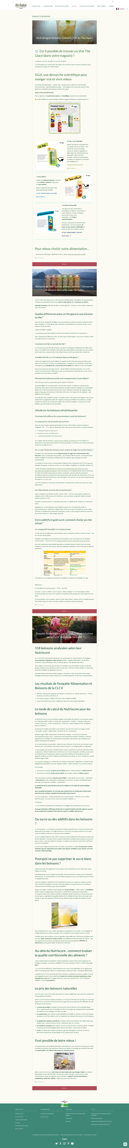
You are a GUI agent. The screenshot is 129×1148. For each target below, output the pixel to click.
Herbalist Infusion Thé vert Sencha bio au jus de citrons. (73, 541)
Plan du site (44, 1116)
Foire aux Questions (47, 1113)
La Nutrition (47, 6)
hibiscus (43, 392)
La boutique (36, 6)
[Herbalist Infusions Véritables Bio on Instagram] (64, 1144)
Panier (111, 6)
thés (89, 390)
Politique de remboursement (100, 1124)
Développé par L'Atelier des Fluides (71, 1135)
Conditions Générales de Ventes (101, 1121)
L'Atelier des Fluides (90, 1135)
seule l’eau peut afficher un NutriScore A (66, 441)
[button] (121, 9)
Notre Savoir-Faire (62, 6)
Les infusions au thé (41, 333)
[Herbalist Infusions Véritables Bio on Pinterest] (68, 1144)
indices (67, 89)
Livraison (69, 1118)
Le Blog (74, 6)
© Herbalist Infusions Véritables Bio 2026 (46, 1135)
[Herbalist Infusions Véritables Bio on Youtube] (72, 1144)
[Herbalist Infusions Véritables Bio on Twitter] (56, 1144)
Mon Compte (101, 6)
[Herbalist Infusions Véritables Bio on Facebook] (60, 1144)
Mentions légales (96, 1118)
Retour (68, 1121)
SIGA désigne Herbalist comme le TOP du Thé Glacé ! (64, 37)
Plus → (64, 264)
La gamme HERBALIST (44, 761)
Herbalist (43, 882)
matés (37, 392)
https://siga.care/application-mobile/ (75, 254)
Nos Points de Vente (87, 6)
